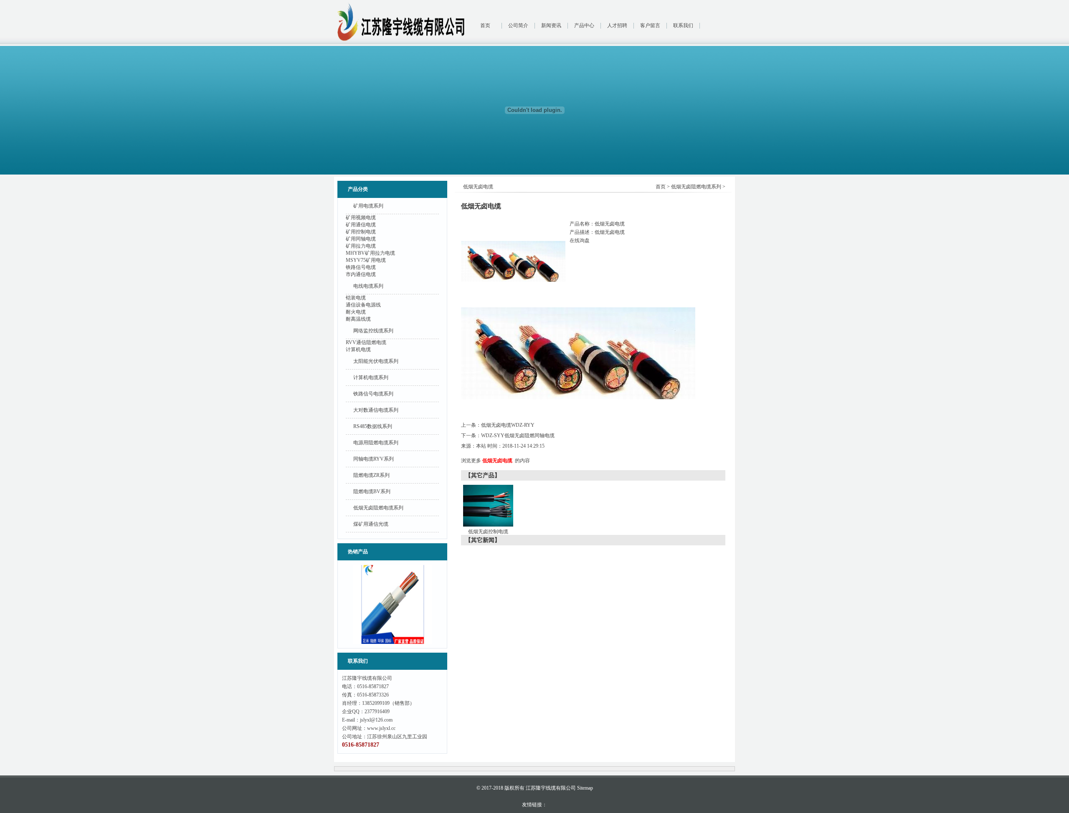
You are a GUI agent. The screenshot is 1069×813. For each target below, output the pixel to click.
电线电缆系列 (368, 286)
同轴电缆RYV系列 (373, 459)
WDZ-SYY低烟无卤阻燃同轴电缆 (518, 435)
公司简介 (518, 25)
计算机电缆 (358, 349)
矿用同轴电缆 (361, 239)
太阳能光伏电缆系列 (375, 361)
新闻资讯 (551, 25)
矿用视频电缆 (361, 217)
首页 (485, 25)
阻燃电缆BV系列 (371, 491)
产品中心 (584, 25)
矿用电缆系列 (368, 206)
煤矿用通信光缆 (370, 524)
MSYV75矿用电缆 (366, 260)
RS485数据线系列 (372, 426)
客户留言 (650, 25)
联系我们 (683, 25)
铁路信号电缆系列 (373, 394)
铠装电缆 (356, 298)
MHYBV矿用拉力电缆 (370, 253)
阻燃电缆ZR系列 (371, 475)
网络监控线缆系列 (373, 331)
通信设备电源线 (363, 305)
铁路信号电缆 (361, 267)
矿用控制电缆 (361, 232)
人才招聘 (617, 25)
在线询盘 (580, 240)
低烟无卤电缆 (497, 460)
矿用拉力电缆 (361, 246)
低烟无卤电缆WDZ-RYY (507, 425)
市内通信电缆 (361, 274)
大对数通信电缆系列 (375, 410)
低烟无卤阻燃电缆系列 (378, 508)
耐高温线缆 (358, 319)
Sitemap (585, 788)
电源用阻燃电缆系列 (375, 443)
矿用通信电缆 (361, 225)
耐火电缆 (356, 312)
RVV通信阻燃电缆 (366, 342)
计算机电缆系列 (370, 377)
